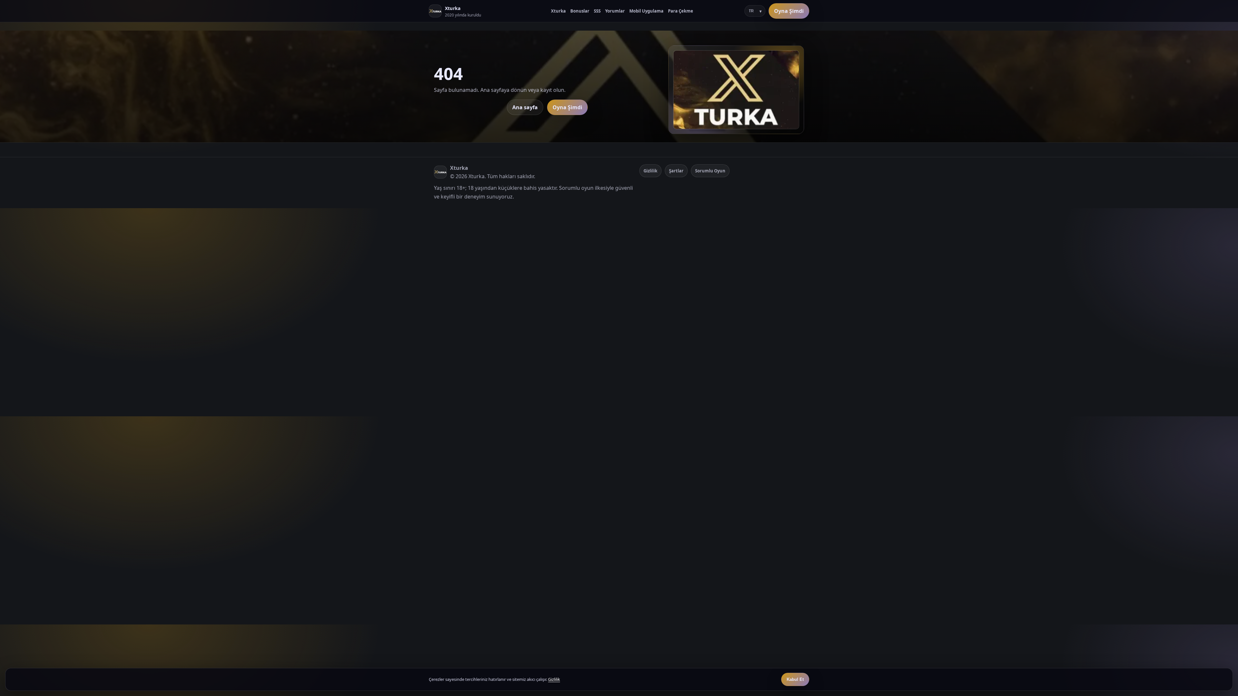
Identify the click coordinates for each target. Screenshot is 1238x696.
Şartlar (676, 171)
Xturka (558, 11)
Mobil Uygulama (646, 11)
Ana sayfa (525, 107)
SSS (597, 11)
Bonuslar (579, 11)
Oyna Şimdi (789, 11)
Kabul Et (795, 679)
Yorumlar (615, 11)
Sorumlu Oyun (710, 171)
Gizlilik (650, 171)
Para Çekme (680, 11)
